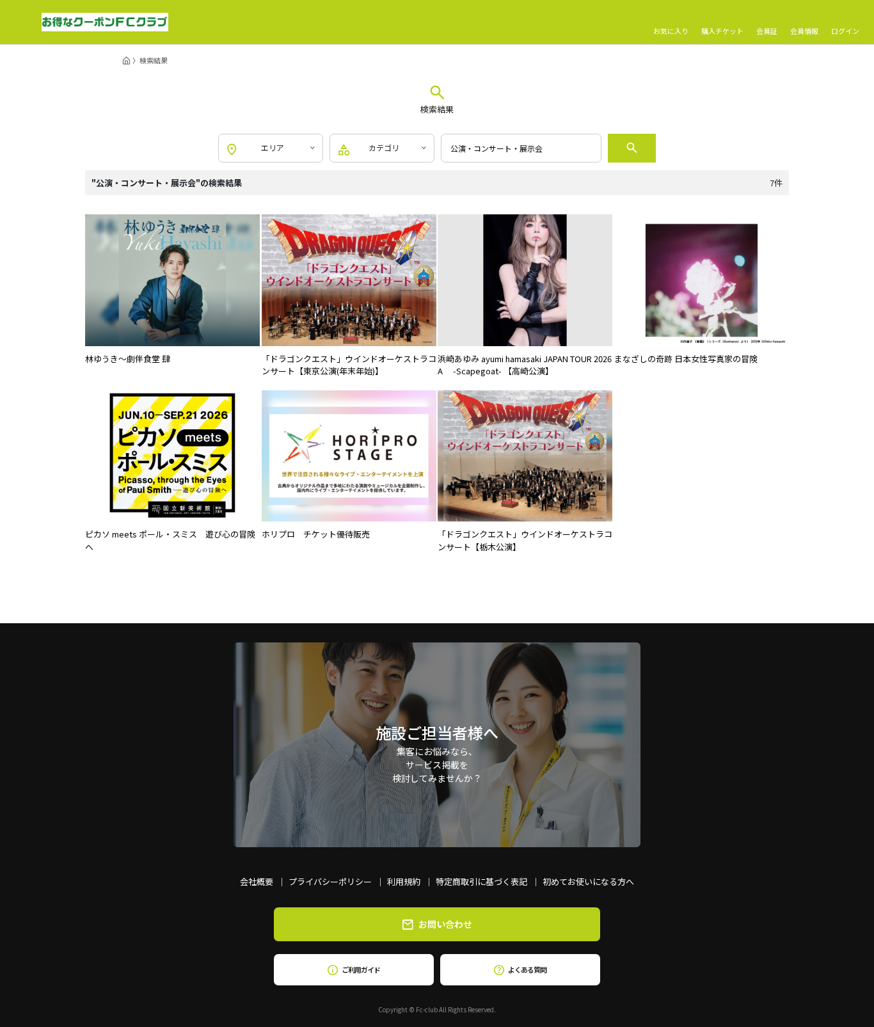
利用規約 (403, 881)
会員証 (766, 30)
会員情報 (804, 30)
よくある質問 (527, 969)
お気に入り (670, 30)
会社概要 (256, 881)
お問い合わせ (445, 924)
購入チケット (722, 30)
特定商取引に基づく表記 (481, 881)
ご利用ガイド (360, 969)
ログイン (845, 30)
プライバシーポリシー (330, 881)
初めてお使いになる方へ (588, 881)
